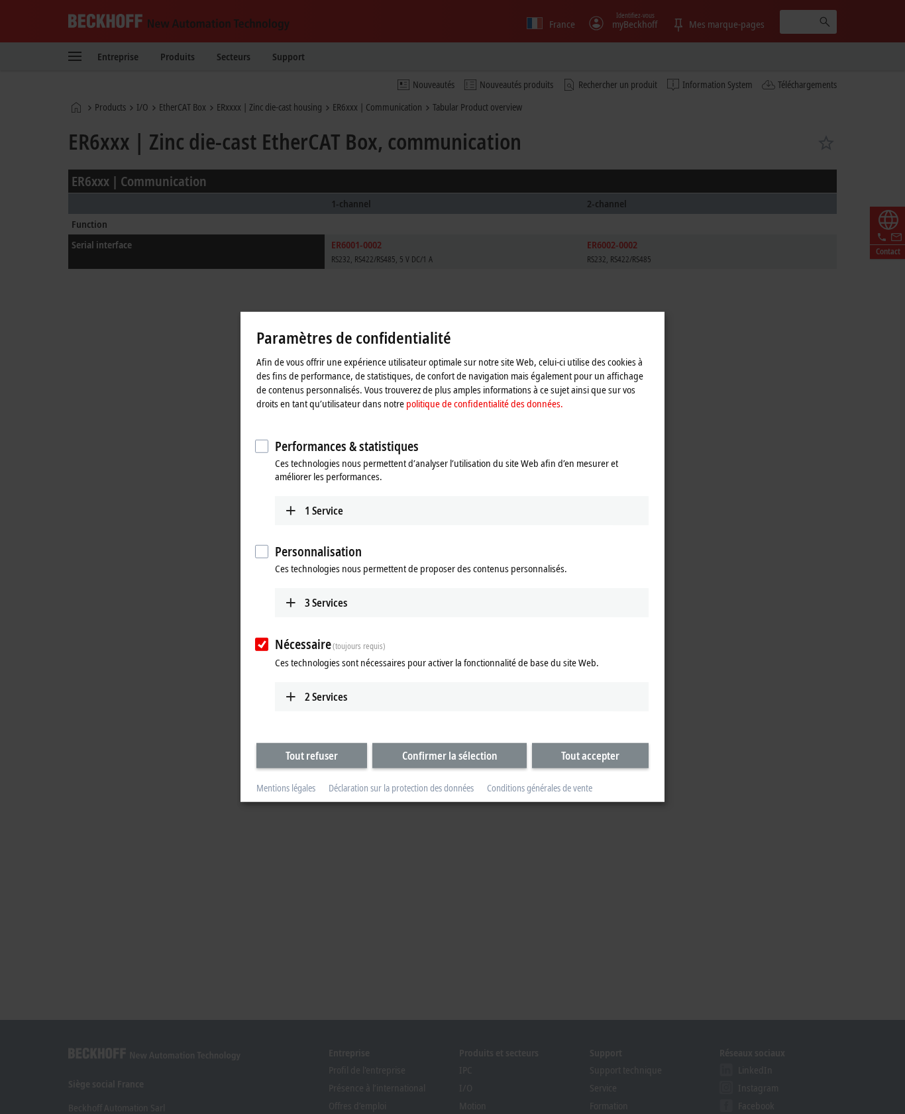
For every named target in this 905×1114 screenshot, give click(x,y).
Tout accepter (590, 755)
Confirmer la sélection (450, 755)
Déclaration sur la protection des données (401, 788)
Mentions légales (285, 788)
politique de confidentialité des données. (484, 402)
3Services (326, 602)
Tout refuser (312, 755)
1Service (324, 510)
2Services (326, 696)
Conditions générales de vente (539, 788)
